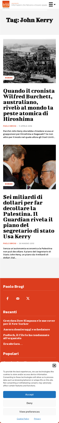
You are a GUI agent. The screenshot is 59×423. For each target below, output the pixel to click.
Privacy (37, 419)
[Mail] (17, 298)
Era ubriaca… (13, 343)
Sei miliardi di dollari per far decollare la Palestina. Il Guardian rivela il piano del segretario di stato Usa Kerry (28, 216)
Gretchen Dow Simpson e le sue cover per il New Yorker (29, 322)
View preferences (29, 411)
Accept (29, 394)
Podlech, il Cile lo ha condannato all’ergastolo (26, 336)
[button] (54, 365)
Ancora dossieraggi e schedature (26, 329)
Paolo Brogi (9, 125)
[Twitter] (28, 298)
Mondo (9, 77)
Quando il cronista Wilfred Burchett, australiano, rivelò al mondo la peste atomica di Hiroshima (29, 104)
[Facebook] (7, 298)
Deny (30, 403)
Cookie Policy (23, 419)
